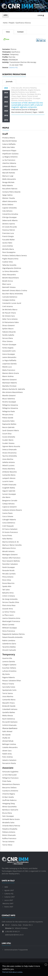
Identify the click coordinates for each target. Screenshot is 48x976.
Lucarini (5, 481)
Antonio (14, 319)
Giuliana (15, 154)
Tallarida (5, 265)
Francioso (6, 233)
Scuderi (5, 440)
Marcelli (5, 173)
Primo (9, 535)
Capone (5, 208)
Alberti (5, 201)
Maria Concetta (16, 545)
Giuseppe (13, 217)
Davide (10, 418)
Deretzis (5, 224)
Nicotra (5, 402)
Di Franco (6, 529)
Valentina (11, 399)
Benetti (5, 278)
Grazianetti (6, 351)
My (3, 674)
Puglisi (4, 259)
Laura (9, 284)
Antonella (11, 437)
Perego (5, 182)
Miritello (5, 249)
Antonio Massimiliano (14, 392)
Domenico (13, 297)
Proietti (5, 484)
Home (5, 23)
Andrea (10, 246)
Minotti (5, 551)
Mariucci (5, 176)
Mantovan (6, 383)
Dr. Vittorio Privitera (16, 928)
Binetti (4, 281)
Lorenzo (5, 661)
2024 (6, 92)
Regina (12, 794)
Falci (4, 816)
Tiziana (12, 612)
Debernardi (6, 220)
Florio (4, 605)
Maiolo (5, 367)
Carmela (11, 624)
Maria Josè (12, 775)
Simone (10, 516)
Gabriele (11, 427)
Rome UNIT (8, 907)
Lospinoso (6, 364)
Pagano (5, 677)
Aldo (9, 586)
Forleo (4, 348)
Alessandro (11, 179)
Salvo (7, 589)
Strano (4, 453)
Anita (10, 754)
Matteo (13, 424)
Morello (5, 395)
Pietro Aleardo (14, 192)
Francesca (16, 621)
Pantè (4, 567)
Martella (5, 386)
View (9, 32)
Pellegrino (6, 405)
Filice (4, 341)
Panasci (5, 680)
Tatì (3, 589)
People (11, 23)
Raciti (4, 719)
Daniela (14, 364)
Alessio (12, 478)
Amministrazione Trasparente (16, 950)
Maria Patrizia (14, 826)
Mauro (13, 166)
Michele (11, 182)
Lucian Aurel (16, 303)
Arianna (10, 306)
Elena (11, 338)
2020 (6, 111)
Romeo (14, 141)
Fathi (4, 731)
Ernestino (12, 671)
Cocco (4, 516)
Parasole (5, 570)
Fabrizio (14, 188)
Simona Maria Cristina (18, 290)
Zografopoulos (8, 268)
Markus (9, 538)
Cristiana (11, 596)
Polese (4, 418)
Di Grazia (5, 532)
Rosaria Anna (13, 259)
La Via (4, 160)
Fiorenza (5, 230)
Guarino (5, 658)
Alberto (14, 220)
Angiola (10, 348)
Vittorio (12, 138)
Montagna (6, 554)
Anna (11, 414)
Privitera (5, 138)
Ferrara (5, 602)
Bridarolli (6, 706)
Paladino (5, 829)
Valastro (5, 760)
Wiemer (5, 198)
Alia (3, 497)
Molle (4, 179)
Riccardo (13, 227)
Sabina (9, 195)
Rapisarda (6, 424)
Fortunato (6, 772)
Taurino (5, 456)
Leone (4, 357)
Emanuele (13, 449)
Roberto (10, 185)
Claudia (12, 198)
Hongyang (6, 803)
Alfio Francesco (14, 558)
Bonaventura (7, 784)
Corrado (14, 500)
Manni (4, 376)
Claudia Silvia (14, 602)
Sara (13, 316)
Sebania (13, 163)
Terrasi (5, 841)
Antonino (13, 157)
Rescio (4, 427)
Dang (13, 803)
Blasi (4, 284)
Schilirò (5, 725)
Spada (4, 586)
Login (40, 15)
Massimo (13, 472)
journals (9, 81)
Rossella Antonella (15, 637)
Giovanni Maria (13, 430)
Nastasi (5, 558)
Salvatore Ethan (15, 680)
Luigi (11, 176)
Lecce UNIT (8, 900)
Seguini (5, 491)
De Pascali (6, 313)
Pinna (4, 577)
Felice (10, 845)
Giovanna (14, 405)
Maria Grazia (14, 373)
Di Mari (5, 797)
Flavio (10, 513)
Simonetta (13, 208)
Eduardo (12, 332)
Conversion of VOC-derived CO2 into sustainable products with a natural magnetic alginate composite (27, 104)
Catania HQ (13, 67)
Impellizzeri (6, 154)
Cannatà (5, 297)
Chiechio (5, 794)
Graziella (12, 265)
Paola (9, 781)
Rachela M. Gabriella (17, 389)
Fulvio (12, 687)
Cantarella (6, 475)
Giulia (7, 674)
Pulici (4, 757)
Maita (4, 370)
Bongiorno (6, 500)
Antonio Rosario (15, 510)
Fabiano (5, 332)
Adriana (11, 504)
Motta (4, 715)
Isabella (11, 335)
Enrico (10, 281)
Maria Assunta (14, 446)
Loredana (11, 640)
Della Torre (6, 319)
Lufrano (5, 671)
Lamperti (5, 478)
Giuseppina (10, 252)
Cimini (4, 596)
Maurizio (10, 583)
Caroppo (5, 300)
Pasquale (10, 526)
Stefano (10, 204)
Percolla (5, 574)
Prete (4, 781)
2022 (6, 102)
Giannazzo (6, 150)
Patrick (12, 230)
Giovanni (11, 325)
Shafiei (5, 738)
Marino (5, 542)
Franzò (5, 236)
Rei (3, 735)
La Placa (5, 615)
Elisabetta (13, 829)
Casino (5, 513)
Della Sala (6, 147)
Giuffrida (5, 800)
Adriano (9, 211)
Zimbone (5, 472)
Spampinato (7, 690)
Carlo (13, 351)
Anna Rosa (11, 605)
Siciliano (5, 192)
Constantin (6, 303)
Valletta (5, 462)
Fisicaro (5, 344)
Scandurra (6, 791)
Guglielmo (14, 772)
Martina (10, 459)
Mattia (12, 488)
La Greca (5, 271)
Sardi (4, 430)
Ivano (11, 481)
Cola (4, 211)
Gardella (5, 712)
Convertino (6, 214)
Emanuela (12, 484)
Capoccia (5, 507)
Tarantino (6, 647)
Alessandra (12, 201)
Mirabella (6, 822)
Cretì (4, 306)
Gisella (11, 797)
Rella (4, 185)
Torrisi (4, 693)
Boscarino (6, 787)
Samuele (12, 650)
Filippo (13, 150)
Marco (14, 309)
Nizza (4, 631)
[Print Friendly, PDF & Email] (6, 39)
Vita (10, 658)
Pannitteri (6, 564)
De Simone (6, 316)
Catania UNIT (9, 897)
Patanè (5, 637)
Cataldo (5, 747)
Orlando (5, 826)
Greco (4, 354)
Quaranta (6, 421)
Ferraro (5, 338)
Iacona (4, 243)
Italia (4, 538)
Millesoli (5, 628)
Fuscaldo (5, 239)
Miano (4, 624)
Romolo (12, 173)
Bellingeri (6, 744)
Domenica (11, 719)
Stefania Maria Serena (18, 255)
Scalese (5, 262)
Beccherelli (6, 141)
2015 (6, 120)
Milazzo (5, 389)
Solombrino (6, 643)
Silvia (11, 262)
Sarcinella (6, 687)
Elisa (9, 433)
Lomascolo (6, 166)
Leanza (5, 618)
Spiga (4, 195)
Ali (9, 738)
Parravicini (6, 763)
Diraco (4, 325)
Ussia (4, 459)
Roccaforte (6, 188)
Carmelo (12, 574)
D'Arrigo (5, 217)
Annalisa (14, 214)
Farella (5, 335)
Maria (11, 249)
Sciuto (4, 437)
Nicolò (11, 570)
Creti (4, 526)
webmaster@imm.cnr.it (14, 935)
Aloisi (4, 274)
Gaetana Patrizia (18, 634)
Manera (5, 373)
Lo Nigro (5, 360)
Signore (5, 446)
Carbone (5, 510)
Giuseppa (13, 628)
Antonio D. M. (13, 542)
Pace (4, 252)
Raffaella (12, 144)
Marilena (11, 469)
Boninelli (5, 287)
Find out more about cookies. (12, 972)
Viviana (11, 443)
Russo (4, 583)
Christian (12, 386)
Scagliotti (5, 488)
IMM (6, 887)
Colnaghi (5, 519)
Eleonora (16, 784)
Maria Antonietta (16, 293)
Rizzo (4, 580)
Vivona (4, 469)
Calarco (5, 144)
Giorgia (11, 236)
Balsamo (5, 593)
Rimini (4, 835)
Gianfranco (13, 728)
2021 (6, 106)
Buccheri (5, 293)
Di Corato (6, 227)
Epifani (5, 328)
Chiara (13, 313)
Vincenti (5, 650)
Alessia (10, 715)
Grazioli (5, 609)
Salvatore (14, 169)
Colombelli (6, 709)
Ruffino (5, 838)
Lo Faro (5, 775)
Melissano (6, 548)
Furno (4, 535)
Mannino (5, 379)
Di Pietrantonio (8, 322)
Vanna (10, 693)
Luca (12, 233)
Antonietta (13, 456)
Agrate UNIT (9, 890)
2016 (6, 115)
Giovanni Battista (13, 561)
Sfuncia (5, 728)
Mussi (4, 399)
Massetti (5, 703)
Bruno (4, 813)
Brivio (4, 204)
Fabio (12, 147)
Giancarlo (14, 810)
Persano (5, 414)
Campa (5, 504)
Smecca (5, 449)
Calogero (5, 665)
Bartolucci (6, 810)
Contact (20, 32)
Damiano (13, 722)
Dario (14, 643)
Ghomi (4, 750)
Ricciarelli (6, 722)
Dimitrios (17, 268)
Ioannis (12, 224)
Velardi (5, 465)
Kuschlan (6, 668)
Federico (13, 800)
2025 (6, 88)
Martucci (5, 545)
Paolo (13, 411)
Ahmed (9, 731)
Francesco (11, 160)
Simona (12, 287)
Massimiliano (13, 278)
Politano (5, 832)
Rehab (10, 741)
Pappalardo (6, 634)
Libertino (5, 163)
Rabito (4, 640)
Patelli (4, 754)
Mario (11, 440)
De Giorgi (6, 599)
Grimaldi (5, 819)
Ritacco (5, 684)
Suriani (5, 494)
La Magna (6, 157)
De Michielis (7, 309)
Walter (12, 239)
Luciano (11, 465)
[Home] (24, 5)
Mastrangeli (7, 621)
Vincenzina (12, 453)
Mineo (4, 806)
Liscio (4, 246)
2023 (6, 97)
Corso (4, 523)
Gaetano (13, 665)
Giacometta (12, 806)
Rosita (13, 763)
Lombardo (6, 169)
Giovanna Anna (14, 618)
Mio (3, 392)
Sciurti (4, 433)
